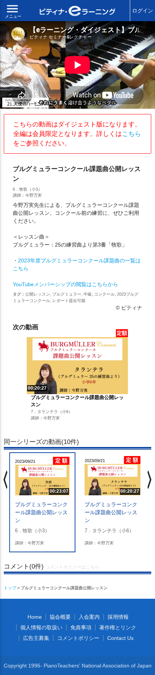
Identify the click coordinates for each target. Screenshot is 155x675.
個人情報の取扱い (41, 627)
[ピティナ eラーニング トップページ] (77, 12)
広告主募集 (36, 638)
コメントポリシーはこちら (72, 567)
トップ (10, 588)
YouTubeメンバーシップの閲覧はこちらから (65, 284)
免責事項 (80, 627)
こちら (131, 133)
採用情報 (118, 617)
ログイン (142, 11)
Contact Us (120, 638)
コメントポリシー (78, 638)
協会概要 (60, 617)
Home (34, 617)
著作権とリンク (117, 627)
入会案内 (89, 617)
